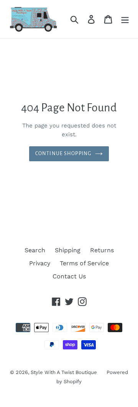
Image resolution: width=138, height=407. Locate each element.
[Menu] (125, 19)
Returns (102, 250)
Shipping (67, 250)
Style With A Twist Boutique (64, 372)
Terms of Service (84, 263)
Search (35, 250)
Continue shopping (63, 153)
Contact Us (69, 276)
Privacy (39, 263)
